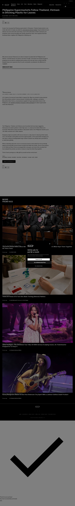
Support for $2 (39, 259)
